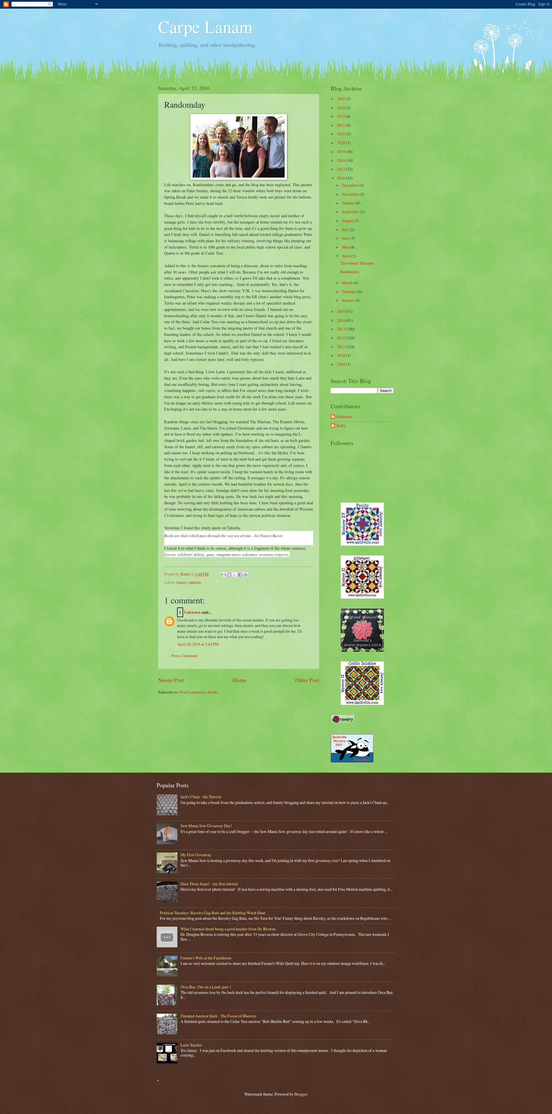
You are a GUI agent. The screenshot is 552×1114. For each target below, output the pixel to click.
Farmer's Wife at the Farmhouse (206, 958)
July (345, 229)
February (349, 291)
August (348, 220)
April (346, 256)
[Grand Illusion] (362, 650)
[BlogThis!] (229, 575)
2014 (341, 320)
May (346, 247)
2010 (341, 355)
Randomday (350, 271)
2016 (341, 178)
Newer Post (171, 680)
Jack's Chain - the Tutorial (201, 796)
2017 (341, 169)
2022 (341, 125)
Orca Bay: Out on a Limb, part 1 (206, 987)
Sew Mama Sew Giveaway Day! (206, 825)
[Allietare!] (362, 597)
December (350, 185)
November (351, 194)
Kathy (341, 425)
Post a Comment (184, 655)
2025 (341, 98)
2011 (341, 346)
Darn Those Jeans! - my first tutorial (209, 883)
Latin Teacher (191, 1045)
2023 (341, 116)
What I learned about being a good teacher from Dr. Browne (228, 929)
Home (239, 680)
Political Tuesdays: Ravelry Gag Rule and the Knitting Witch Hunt (212, 912)
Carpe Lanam (205, 26)
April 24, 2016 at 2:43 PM (197, 644)
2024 (341, 107)
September (351, 211)
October (349, 203)
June (346, 238)
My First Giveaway (196, 854)
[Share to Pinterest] (245, 575)
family (182, 582)
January (348, 300)
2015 (341, 311)
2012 (341, 337)
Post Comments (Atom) (199, 692)
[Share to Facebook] (240, 575)
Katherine (344, 416)
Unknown (192, 612)
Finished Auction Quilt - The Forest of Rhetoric (218, 1016)
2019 (341, 151)
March (347, 282)
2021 (341, 133)
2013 (341, 329)
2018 (341, 160)
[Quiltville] (362, 703)
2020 (341, 142)
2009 (341, 364)
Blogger (300, 1094)
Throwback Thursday (357, 263)
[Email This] (224, 575)
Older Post (307, 680)
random (195, 582)
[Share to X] (234, 575)
